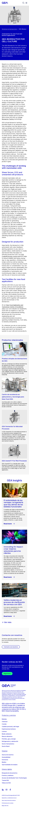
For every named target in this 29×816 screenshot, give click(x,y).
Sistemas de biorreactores (9, 29)
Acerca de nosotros (7, 754)
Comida (4, 724)
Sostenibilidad (6, 757)
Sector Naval (5, 746)
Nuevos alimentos (7, 736)
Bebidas (4, 719)
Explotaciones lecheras (9, 729)
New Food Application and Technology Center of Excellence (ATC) (12, 307)
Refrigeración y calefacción (10, 741)
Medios (4, 762)
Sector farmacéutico (8, 744)
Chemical (4, 721)
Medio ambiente (7, 734)
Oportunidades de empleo (9, 764)
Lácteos (4, 731)
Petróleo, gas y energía (9, 739)
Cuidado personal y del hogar (10, 726)
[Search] (23, 3)
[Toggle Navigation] (26, 3)
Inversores (5, 759)
